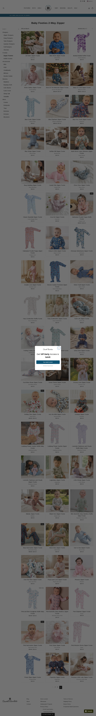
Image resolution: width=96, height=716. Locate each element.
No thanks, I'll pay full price (48, 365)
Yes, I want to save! (48, 362)
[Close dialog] (59, 348)
